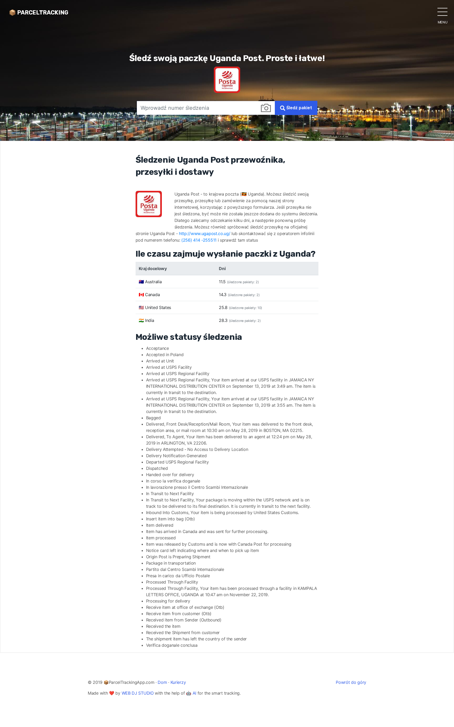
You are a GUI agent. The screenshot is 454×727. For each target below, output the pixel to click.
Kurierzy (178, 682)
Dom (162, 682)
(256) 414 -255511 (198, 240)
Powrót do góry (351, 682)
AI (194, 693)
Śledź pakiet (298, 107)
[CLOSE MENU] (442, 12)
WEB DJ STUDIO (138, 693)
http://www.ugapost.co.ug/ (204, 233)
